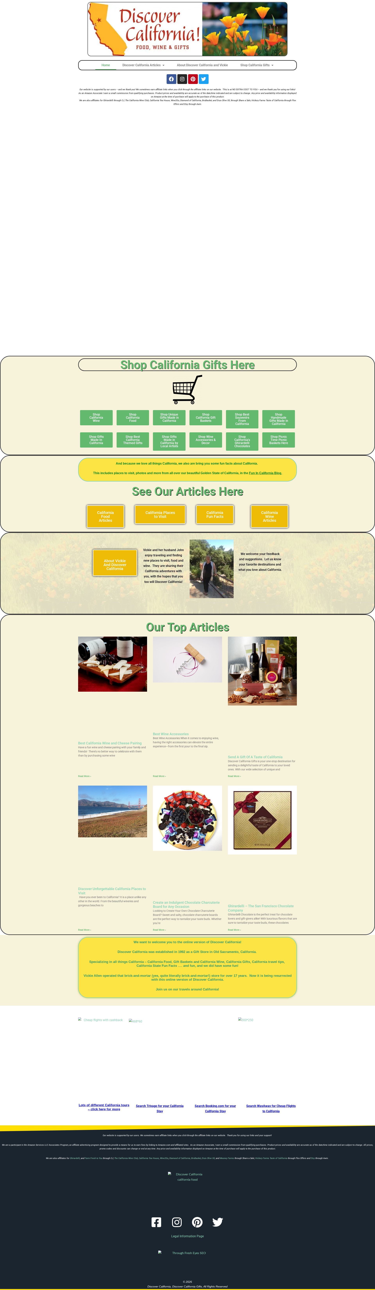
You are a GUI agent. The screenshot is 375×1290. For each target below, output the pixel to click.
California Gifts (238, 962)
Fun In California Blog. (265, 473)
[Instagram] (182, 79)
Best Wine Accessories (171, 734)
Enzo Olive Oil (223, 100)
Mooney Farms (227, 1158)
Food (167, 962)
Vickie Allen (93, 976)
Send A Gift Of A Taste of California (255, 757)
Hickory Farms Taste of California (268, 100)
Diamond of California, (191, 100)
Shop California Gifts (255, 65)
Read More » (84, 776)
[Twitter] (204, 79)
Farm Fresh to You (93, 1158)
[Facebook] (171, 79)
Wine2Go (175, 100)
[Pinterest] (193, 79)
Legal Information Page (187, 1236)
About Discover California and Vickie (202, 65)
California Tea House (160, 100)
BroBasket (207, 100)
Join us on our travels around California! (187, 989)
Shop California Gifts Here (187, 364)
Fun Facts (169, 966)
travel (272, 962)
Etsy (186, 104)
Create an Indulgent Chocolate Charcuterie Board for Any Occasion (186, 904)
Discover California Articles (141, 65)
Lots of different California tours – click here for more (104, 1107)
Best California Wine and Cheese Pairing (110, 743)
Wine (220, 962)
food (174, 560)
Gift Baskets (183, 962)
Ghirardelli (108, 100)
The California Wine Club (137, 100)
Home (106, 65)
